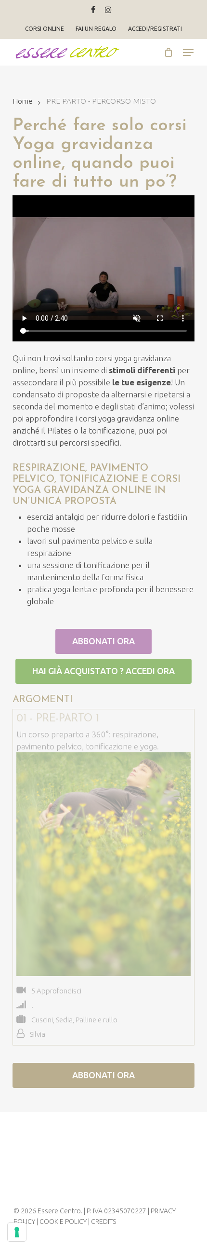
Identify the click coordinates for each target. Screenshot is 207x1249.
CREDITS (103, 1221)
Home (23, 100)
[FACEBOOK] (93, 9)
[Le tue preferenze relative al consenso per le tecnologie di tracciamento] (17, 1232)
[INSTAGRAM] (108, 9)
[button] (188, 52)
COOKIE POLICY (63, 1221)
